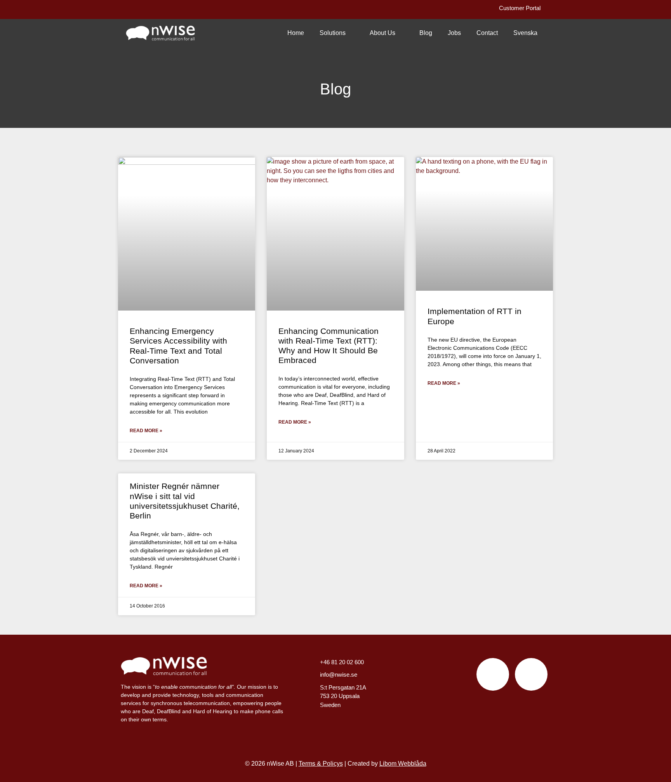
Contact (487, 33)
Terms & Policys (321, 763)
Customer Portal (520, 8)
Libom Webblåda (402, 763)
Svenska (525, 33)
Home (295, 33)
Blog (425, 33)
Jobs (454, 33)
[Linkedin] (531, 674)
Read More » (146, 430)
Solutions (333, 33)
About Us (382, 33)
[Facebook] (492, 674)
